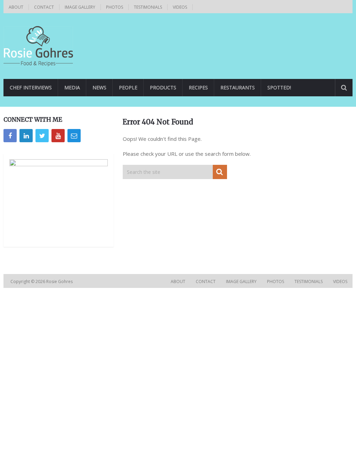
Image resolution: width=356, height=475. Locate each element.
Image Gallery (80, 7)
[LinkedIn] (26, 135)
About (16, 7)
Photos (114, 7)
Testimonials (148, 7)
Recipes (198, 87)
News (99, 87)
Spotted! (279, 87)
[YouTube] (58, 135)
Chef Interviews (31, 87)
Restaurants (237, 87)
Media (72, 87)
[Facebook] (10, 135)
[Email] (74, 135)
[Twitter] (42, 135)
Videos (180, 7)
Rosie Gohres (60, 281)
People (128, 87)
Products (163, 87)
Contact (44, 7)
